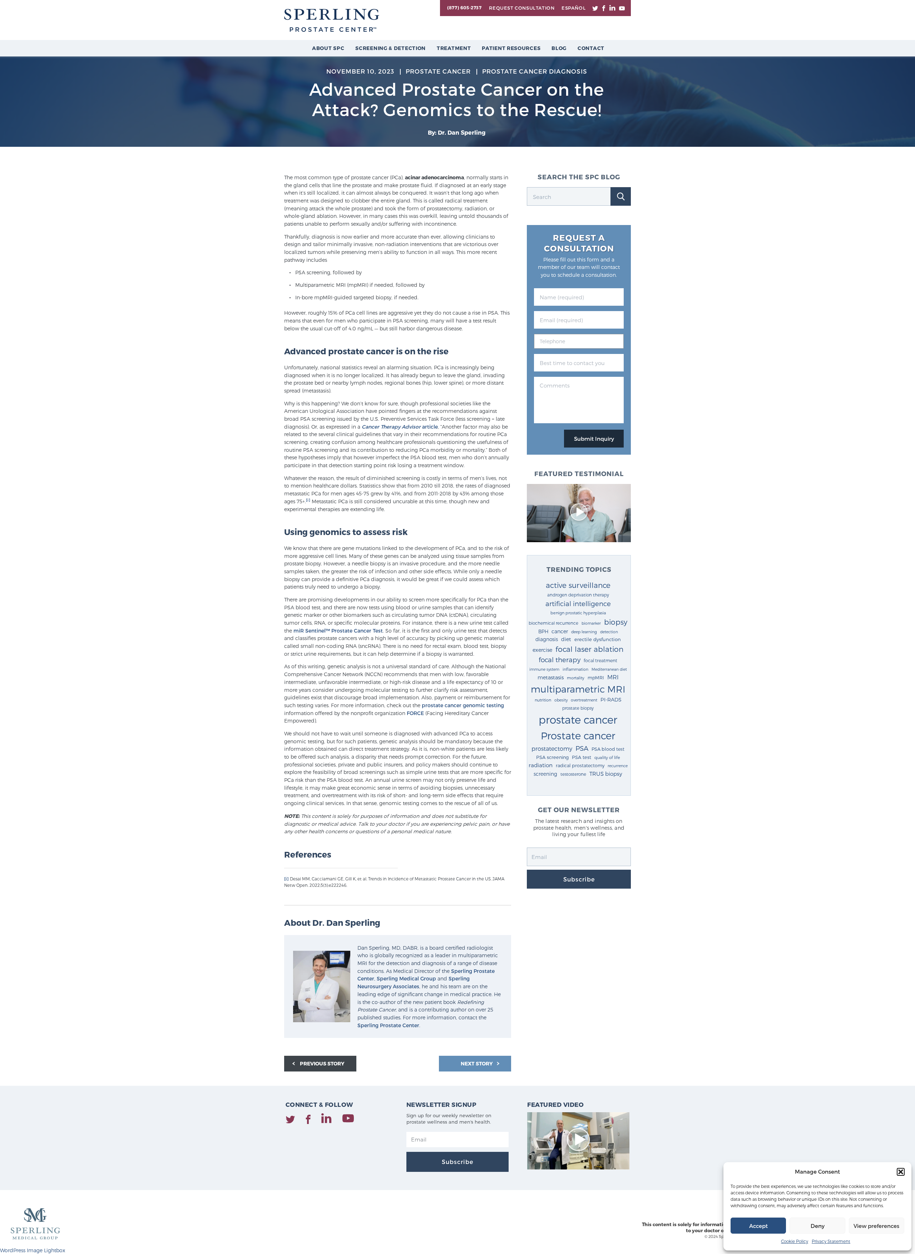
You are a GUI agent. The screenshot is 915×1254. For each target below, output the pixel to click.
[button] (900, 1171)
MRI (613, 677)
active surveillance (578, 585)
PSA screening (552, 757)
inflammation (575, 669)
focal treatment (600, 660)
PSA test (581, 757)
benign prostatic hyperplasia (578, 612)
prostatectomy (551, 748)
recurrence (618, 765)
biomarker (591, 623)
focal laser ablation (589, 648)
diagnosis (546, 639)
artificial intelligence (578, 603)
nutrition (543, 700)
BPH (543, 631)
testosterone (573, 773)
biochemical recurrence (553, 622)
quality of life (607, 757)
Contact (591, 48)
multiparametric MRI (578, 688)
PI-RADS (611, 699)
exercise (542, 650)
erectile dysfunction (597, 639)
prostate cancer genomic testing (463, 705)
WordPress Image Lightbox (32, 1250)
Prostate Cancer (438, 71)
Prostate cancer (578, 735)
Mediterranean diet (609, 669)
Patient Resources (511, 48)
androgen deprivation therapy (578, 594)
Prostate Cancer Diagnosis (534, 71)
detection (609, 631)
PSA (581, 748)
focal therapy (559, 659)
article (400, 427)
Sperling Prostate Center (388, 1025)
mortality (575, 677)
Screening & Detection (390, 48)
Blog (559, 48)
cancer (560, 631)
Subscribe (579, 879)
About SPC (328, 48)
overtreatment (584, 700)
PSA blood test (608, 748)
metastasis (551, 677)
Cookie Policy (794, 1241)
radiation (541, 765)
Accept (758, 1226)
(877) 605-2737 (464, 7)
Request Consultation (521, 8)
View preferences (876, 1226)
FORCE (415, 713)
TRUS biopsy (605, 773)
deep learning (584, 631)
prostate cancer (578, 719)
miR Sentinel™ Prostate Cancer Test (338, 631)
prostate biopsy (578, 707)
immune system (544, 669)
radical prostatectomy (580, 765)
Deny (818, 1226)
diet (566, 639)
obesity (561, 700)
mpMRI (596, 677)
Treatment (454, 48)
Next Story (477, 1063)
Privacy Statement (831, 1241)
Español (573, 8)
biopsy (615, 622)
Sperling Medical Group (406, 978)
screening (545, 774)
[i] (308, 500)
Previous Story (322, 1063)
